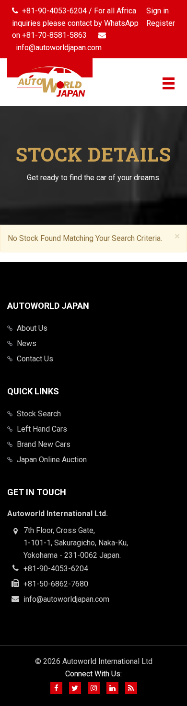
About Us (32, 328)
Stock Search (39, 413)
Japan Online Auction (52, 459)
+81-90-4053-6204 (55, 568)
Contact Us (35, 358)
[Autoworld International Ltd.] (50, 82)
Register (160, 23)
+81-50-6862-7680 (55, 583)
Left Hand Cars (42, 429)
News (26, 343)
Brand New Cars (43, 444)
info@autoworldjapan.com (66, 599)
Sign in (157, 10)
